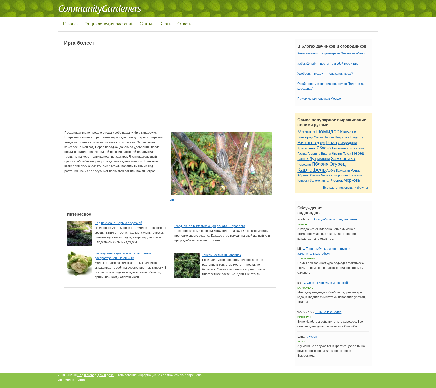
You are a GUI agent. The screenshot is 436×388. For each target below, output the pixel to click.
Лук (322, 143)
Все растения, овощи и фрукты (345, 187)
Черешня (304, 165)
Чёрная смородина (335, 175)
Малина (306, 131)
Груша (302, 153)
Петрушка (342, 137)
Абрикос (303, 175)
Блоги (165, 23)
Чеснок (337, 180)
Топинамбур (306, 258)
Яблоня (320, 164)
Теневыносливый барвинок (221, 255)
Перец (358, 153)
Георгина (313, 153)
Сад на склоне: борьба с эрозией (118, 223)
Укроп (301, 341)
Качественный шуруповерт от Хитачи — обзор (331, 53)
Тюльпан (338, 148)
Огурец (337, 164)
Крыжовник (306, 148)
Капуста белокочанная (313, 180)
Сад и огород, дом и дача (95, 375)
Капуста (348, 132)
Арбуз (330, 170)
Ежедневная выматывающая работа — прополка (209, 226)
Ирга (173, 200)
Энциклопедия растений (109, 23)
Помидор (327, 131)
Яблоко (323, 148)
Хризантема (355, 148)
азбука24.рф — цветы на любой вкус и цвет (328, 63)
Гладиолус (357, 137)
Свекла (315, 175)
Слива (318, 137)
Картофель (311, 170)
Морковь (351, 180)
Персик (329, 137)
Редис (356, 170)
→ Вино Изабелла (328, 312)
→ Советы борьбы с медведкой (325, 283)
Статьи (147, 23)
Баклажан (343, 170)
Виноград (305, 137)
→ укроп (311, 336)
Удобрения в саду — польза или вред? (325, 73)
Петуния (355, 175)
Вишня (326, 153)
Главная (71, 23)
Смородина (347, 143)
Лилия (337, 153)
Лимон (302, 224)
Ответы (185, 23)
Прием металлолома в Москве (319, 98)
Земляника (343, 158)
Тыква (347, 153)
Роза (331, 142)
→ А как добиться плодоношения (334, 219)
